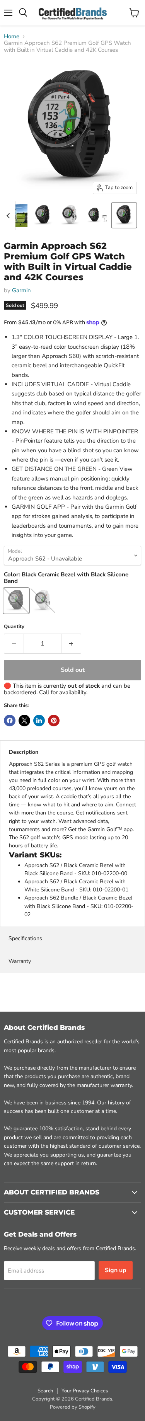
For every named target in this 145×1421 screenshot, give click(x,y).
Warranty (20, 961)
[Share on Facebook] (9, 720)
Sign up (115, 1270)
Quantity (14, 627)
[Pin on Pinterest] (54, 720)
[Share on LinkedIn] (39, 720)
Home (11, 36)
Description (23, 752)
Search (45, 1390)
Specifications (25, 938)
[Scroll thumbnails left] (9, 215)
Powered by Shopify (73, 1407)
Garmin (21, 290)
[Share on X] (24, 720)
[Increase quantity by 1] (71, 644)
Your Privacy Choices (84, 1390)
